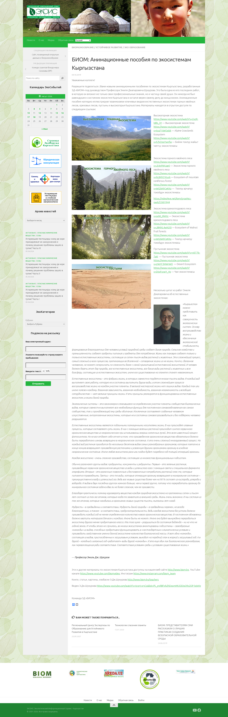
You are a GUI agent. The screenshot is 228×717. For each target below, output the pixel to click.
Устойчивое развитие (109, 47)
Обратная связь (65, 40)
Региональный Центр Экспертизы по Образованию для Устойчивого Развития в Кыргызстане (91, 628)
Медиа (51, 40)
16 (62, 113)
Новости (31, 40)
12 (40, 113)
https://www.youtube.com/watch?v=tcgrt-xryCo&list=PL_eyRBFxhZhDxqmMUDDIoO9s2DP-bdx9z (149, 585)
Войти (141, 700)
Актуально (31, 233)
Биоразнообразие (83, 47)
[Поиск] (62, 78)
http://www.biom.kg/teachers (143, 579)
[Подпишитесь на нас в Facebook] (199, 710)
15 (57, 113)
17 (28, 117)
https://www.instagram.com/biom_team (154, 573)
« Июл (45, 129)
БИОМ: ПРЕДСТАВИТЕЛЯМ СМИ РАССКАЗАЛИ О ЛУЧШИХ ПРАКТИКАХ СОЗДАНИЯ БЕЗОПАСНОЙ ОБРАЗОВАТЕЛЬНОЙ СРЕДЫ (177, 632)
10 (28, 113)
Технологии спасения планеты (130, 625)
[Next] (82, 675)
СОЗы (38, 235)
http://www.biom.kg (178, 569)
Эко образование (134, 47)
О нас (41, 40)
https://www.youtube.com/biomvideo (100, 573)
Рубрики (29, 320)
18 (34, 117)
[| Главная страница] (43, 11)
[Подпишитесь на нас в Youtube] (194, 710)
